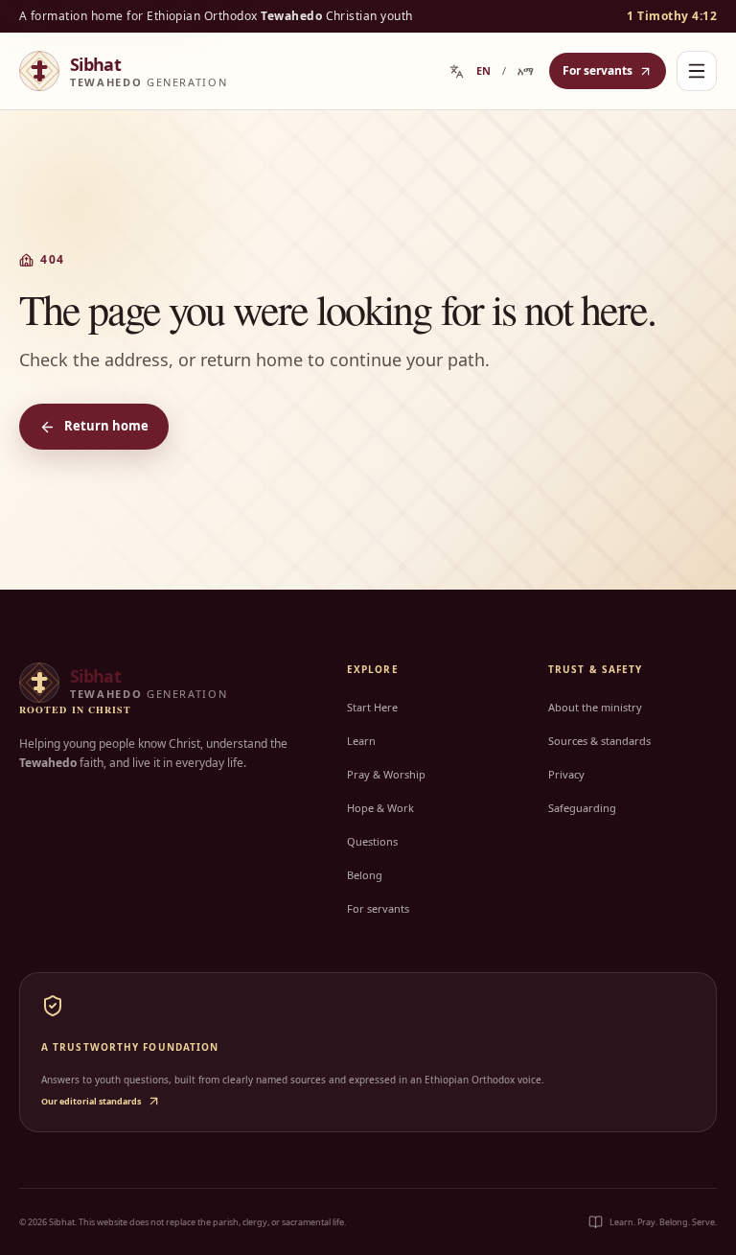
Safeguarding (582, 808)
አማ (526, 70)
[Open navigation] (697, 71)
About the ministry (595, 707)
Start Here (372, 707)
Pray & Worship (386, 774)
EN (483, 70)
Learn (361, 740)
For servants (597, 70)
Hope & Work (380, 808)
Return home (106, 425)
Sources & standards (599, 740)
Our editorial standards (91, 1101)
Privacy (566, 774)
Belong (364, 875)
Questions (372, 841)
